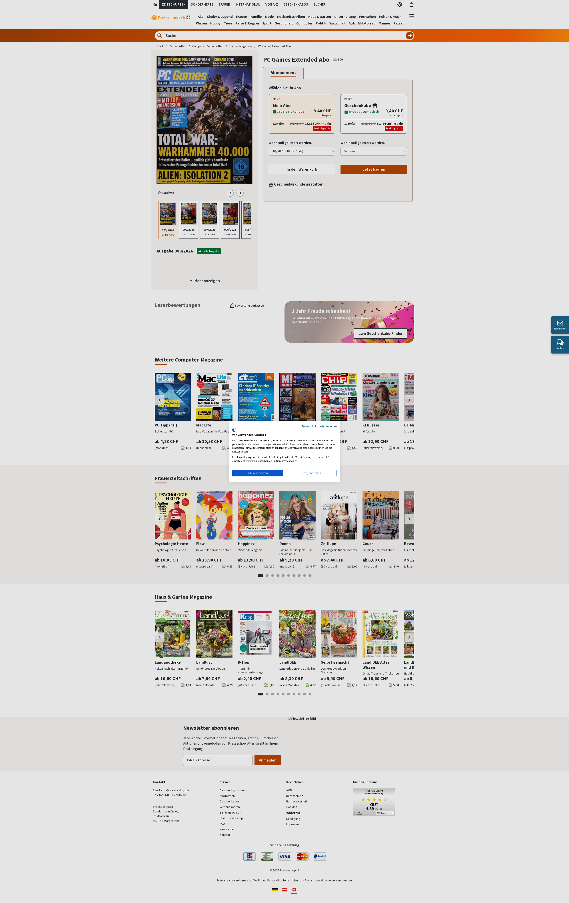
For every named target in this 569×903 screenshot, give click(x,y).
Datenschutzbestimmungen (319, 426)
